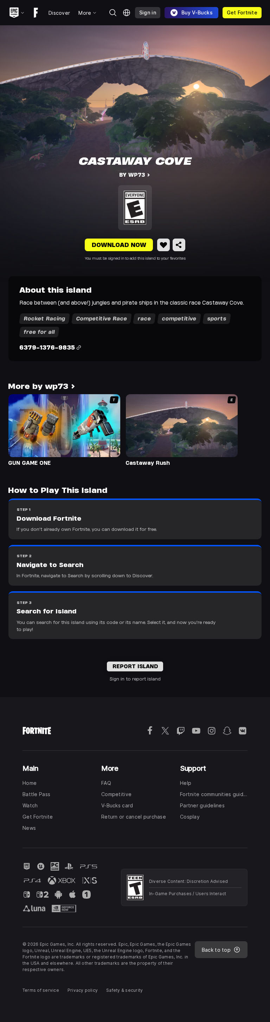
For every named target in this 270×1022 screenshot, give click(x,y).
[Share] (179, 245)
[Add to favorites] (163, 245)
